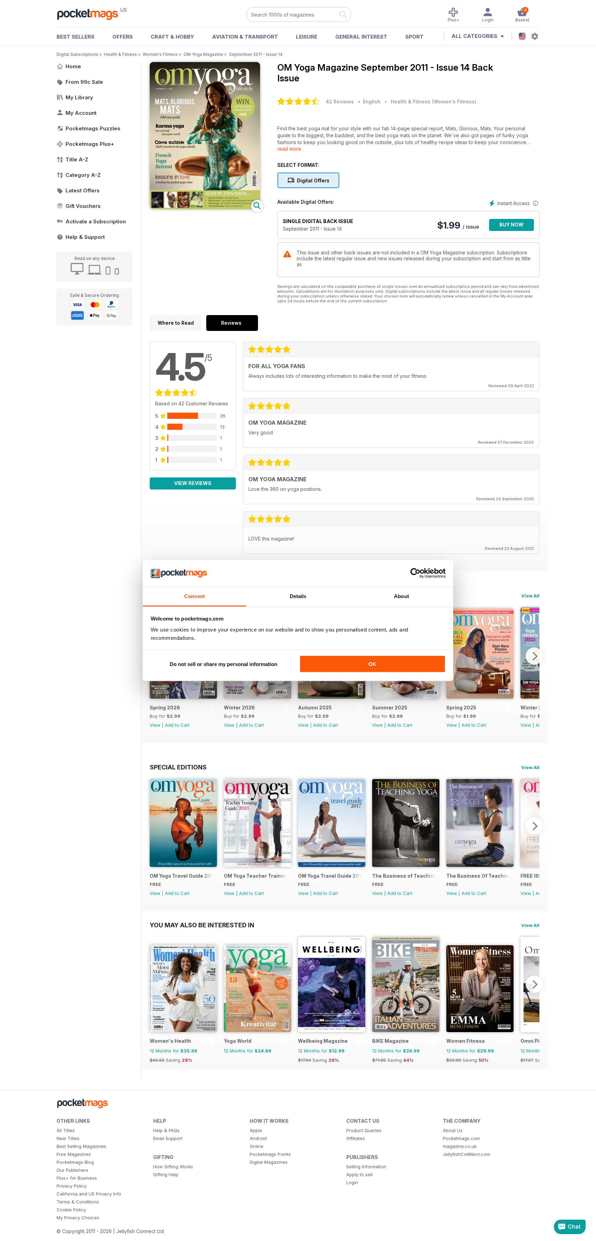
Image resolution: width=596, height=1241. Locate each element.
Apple (256, 1130)
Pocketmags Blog (75, 1162)
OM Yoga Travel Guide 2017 (330, 876)
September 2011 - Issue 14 (255, 54)
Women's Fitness (160, 54)
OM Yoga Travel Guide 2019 (181, 876)
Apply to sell (359, 1174)
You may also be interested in (202, 924)
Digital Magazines (269, 1162)
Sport (414, 36)
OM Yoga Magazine (203, 54)
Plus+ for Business (77, 1178)
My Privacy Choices (78, 1217)
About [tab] (401, 596)
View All (530, 595)
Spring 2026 (165, 707)
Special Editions (178, 767)
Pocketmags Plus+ (90, 144)
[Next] (534, 656)
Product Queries (363, 1130)
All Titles (66, 1130)
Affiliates (355, 1138)
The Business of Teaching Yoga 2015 (404, 876)
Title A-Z (77, 159)
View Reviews (192, 483)
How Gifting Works (173, 1166)
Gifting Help (165, 1174)
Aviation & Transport (245, 36)
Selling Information (366, 1166)
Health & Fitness (120, 54)
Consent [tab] (194, 596)
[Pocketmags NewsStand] (91, 14)
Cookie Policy (71, 1209)
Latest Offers (83, 190)
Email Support (167, 1138)
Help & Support (85, 237)
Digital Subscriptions (77, 54)
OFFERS (122, 36)
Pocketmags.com (461, 1138)
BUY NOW (511, 225)
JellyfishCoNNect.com (466, 1154)
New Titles (68, 1138)
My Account (81, 113)
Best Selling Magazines (81, 1146)
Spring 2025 (461, 707)
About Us (453, 1130)
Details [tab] (298, 596)
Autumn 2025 (315, 707)
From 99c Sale (84, 82)
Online (257, 1146)
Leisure (306, 36)
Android (258, 1138)
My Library (79, 97)
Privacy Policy (72, 1186)
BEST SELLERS (76, 36)
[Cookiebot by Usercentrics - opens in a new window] (415, 573)
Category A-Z (83, 175)
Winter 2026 (239, 707)
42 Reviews (340, 101)
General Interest (361, 36)
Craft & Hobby (172, 36)
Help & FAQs (166, 1130)
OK (372, 664)
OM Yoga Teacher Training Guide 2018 (256, 876)
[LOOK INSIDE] (205, 207)
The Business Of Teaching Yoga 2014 (478, 876)
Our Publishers (72, 1170)
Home (73, 66)
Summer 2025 (389, 707)
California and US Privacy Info (89, 1194)
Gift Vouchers (83, 206)
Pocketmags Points (270, 1154)
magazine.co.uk (460, 1146)
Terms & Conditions (78, 1201)
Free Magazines (74, 1154)
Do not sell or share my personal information (223, 664)
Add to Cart (177, 725)
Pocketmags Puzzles (93, 128)
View (155, 725)
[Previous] (154, 826)
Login (352, 1182)
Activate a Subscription (96, 221)
